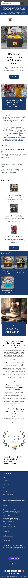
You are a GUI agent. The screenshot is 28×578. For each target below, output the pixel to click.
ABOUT (5, 481)
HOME (4, 477)
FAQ (4, 488)
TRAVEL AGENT (7, 484)
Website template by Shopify (20, 576)
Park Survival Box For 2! (7, 290)
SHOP (14, 76)
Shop (14, 248)
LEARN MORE (5, 160)
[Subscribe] (23, 553)
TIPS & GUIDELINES (8, 495)
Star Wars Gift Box (20, 270)
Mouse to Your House (9, 576)
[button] (25, 3)
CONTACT (5, 491)
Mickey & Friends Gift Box (7, 270)
